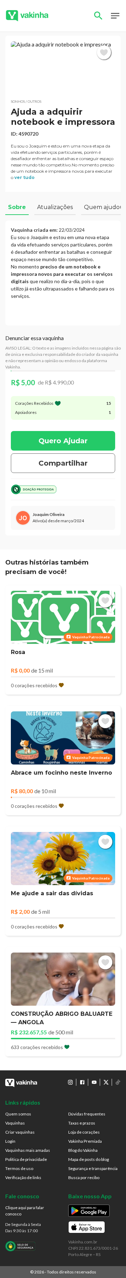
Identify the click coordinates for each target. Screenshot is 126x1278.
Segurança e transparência (93, 1168)
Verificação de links (23, 1177)
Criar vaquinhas (20, 1132)
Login (10, 1141)
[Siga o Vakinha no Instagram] (70, 1082)
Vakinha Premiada (85, 1141)
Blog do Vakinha (83, 1150)
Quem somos (18, 1114)
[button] (63, 67)
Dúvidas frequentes (86, 1114)
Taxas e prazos (81, 1123)
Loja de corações (84, 1132)
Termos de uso (19, 1168)
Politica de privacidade (26, 1159)
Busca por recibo (83, 1177)
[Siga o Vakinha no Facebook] (82, 1082)
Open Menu (115, 15)
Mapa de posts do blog (88, 1159)
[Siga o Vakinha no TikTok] (118, 1082)
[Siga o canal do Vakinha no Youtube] (94, 1082)
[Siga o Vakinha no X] (106, 1082)
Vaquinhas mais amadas (27, 1150)
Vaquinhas (15, 1123)
